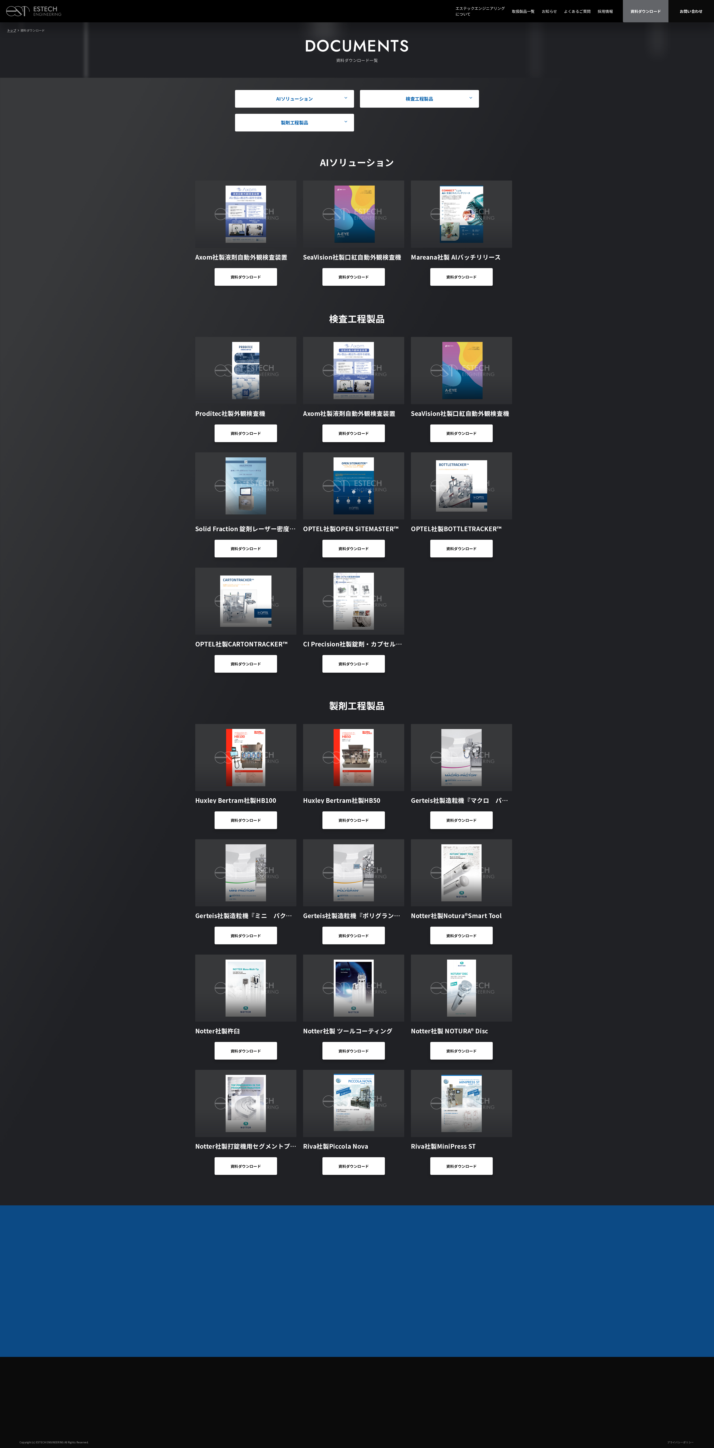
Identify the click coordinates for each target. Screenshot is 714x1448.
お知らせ (549, 11)
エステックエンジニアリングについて (480, 11)
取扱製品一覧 (523, 11)
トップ (11, 30)
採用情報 (605, 11)
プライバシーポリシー (680, 1442)
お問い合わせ (691, 11)
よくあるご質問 (577, 11)
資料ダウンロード (646, 11)
